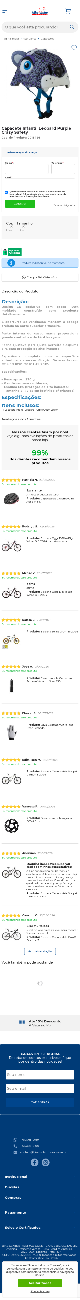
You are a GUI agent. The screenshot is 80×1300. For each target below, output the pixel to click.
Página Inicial (11, 38)
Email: (9, 177)
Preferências (40, 1291)
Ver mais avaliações (40, 951)
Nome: (9, 163)
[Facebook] (34, 1165)
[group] (40, 1023)
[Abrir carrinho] (70, 10)
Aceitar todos (40, 1283)
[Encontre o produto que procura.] (71, 27)
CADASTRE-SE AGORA (40, 1054)
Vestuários (30, 38)
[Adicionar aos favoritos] (74, 47)
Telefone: (57, 163)
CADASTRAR (40, 1102)
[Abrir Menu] (5, 11)
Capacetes (47, 38)
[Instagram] (46, 1165)
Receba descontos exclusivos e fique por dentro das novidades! (40, 1059)
